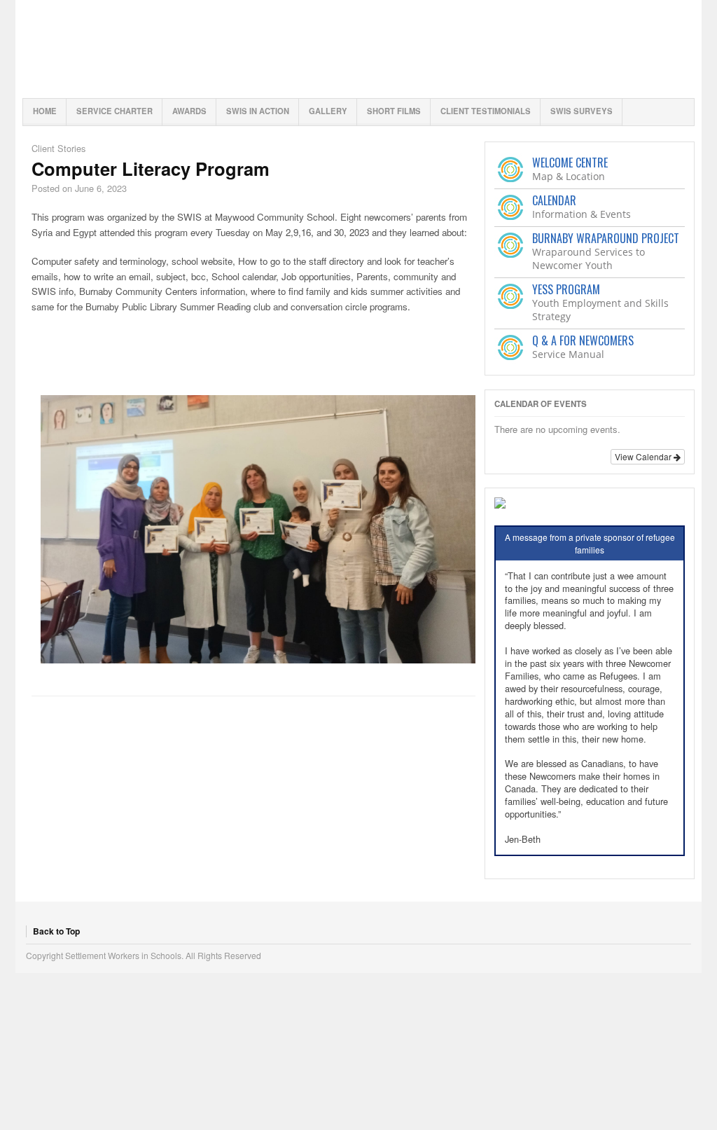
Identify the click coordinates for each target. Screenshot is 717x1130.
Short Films (394, 110)
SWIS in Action (257, 110)
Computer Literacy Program (151, 168)
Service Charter (114, 110)
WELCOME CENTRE (570, 162)
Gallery (328, 110)
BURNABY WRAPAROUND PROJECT (605, 238)
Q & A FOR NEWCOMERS (583, 340)
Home (45, 110)
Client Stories (58, 148)
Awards (189, 110)
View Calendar (644, 456)
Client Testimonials (485, 110)
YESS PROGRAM (566, 289)
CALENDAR (554, 200)
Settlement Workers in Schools (358, 49)
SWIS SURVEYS (581, 110)
